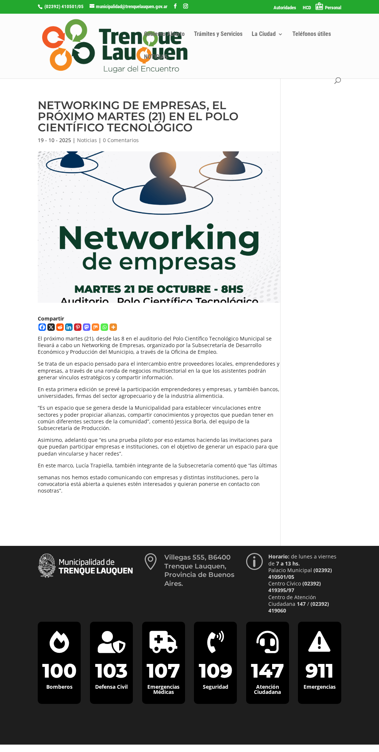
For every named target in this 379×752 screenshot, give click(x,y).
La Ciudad (264, 34)
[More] (113, 327)
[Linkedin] (69, 327)
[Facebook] (42, 327)
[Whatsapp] (104, 327)
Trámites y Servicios (218, 34)
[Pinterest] (77, 327)
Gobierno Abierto (164, 34)
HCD (307, 7)
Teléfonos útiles (311, 34)
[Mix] (95, 327)
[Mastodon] (86, 327)
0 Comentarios (121, 140)
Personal (333, 7)
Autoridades (285, 7)
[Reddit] (60, 327)
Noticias (87, 140)
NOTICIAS (156, 57)
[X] (51, 327)
